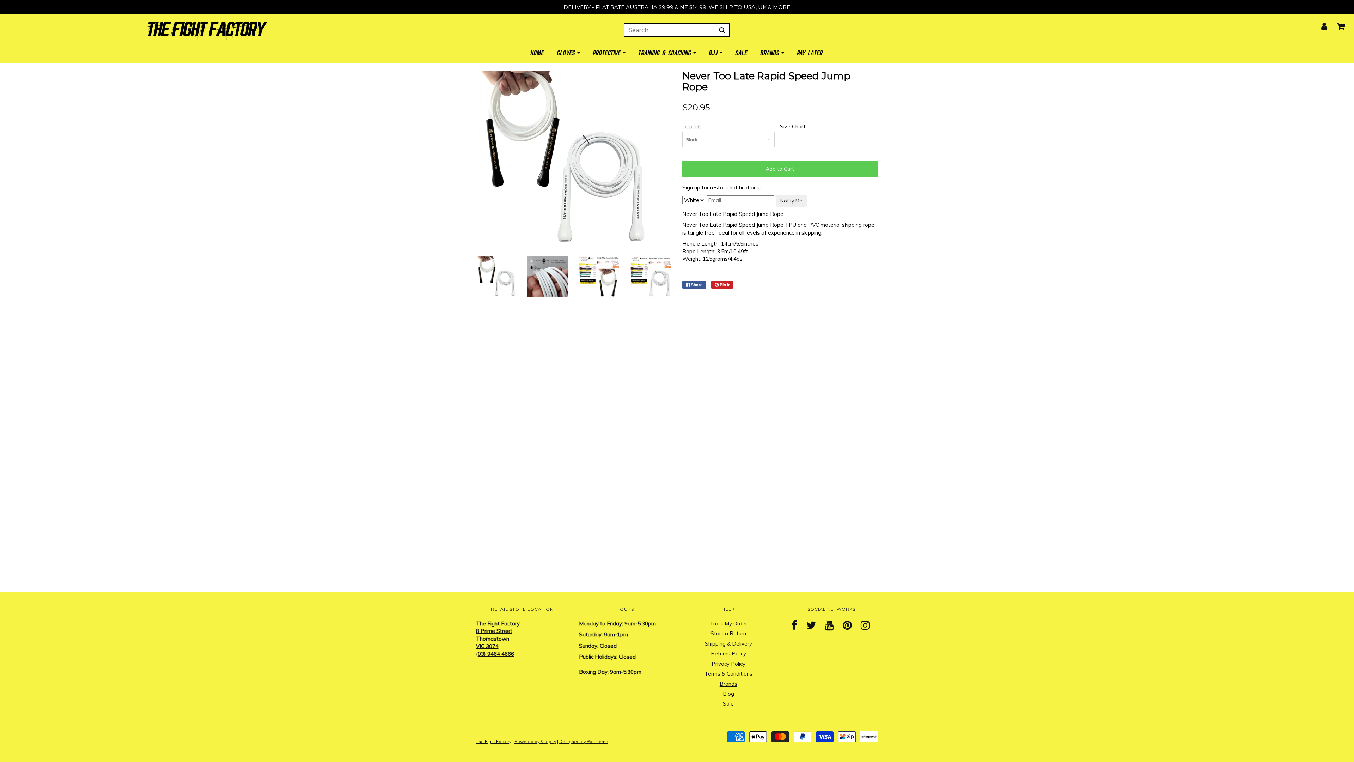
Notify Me (791, 201)
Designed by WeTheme (583, 741)
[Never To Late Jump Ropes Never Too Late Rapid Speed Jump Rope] (496, 276)
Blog (728, 693)
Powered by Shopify (535, 741)
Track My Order (728, 623)
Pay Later (810, 53)
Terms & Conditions (728, 673)
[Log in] (1319, 24)
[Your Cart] (1336, 24)
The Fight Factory (493, 741)
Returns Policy (728, 653)
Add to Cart (780, 169)
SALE (742, 53)
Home (537, 53)
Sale (728, 703)
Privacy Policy (728, 663)
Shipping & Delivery (728, 643)
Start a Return (728, 633)
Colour (691, 126)
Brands (728, 684)
